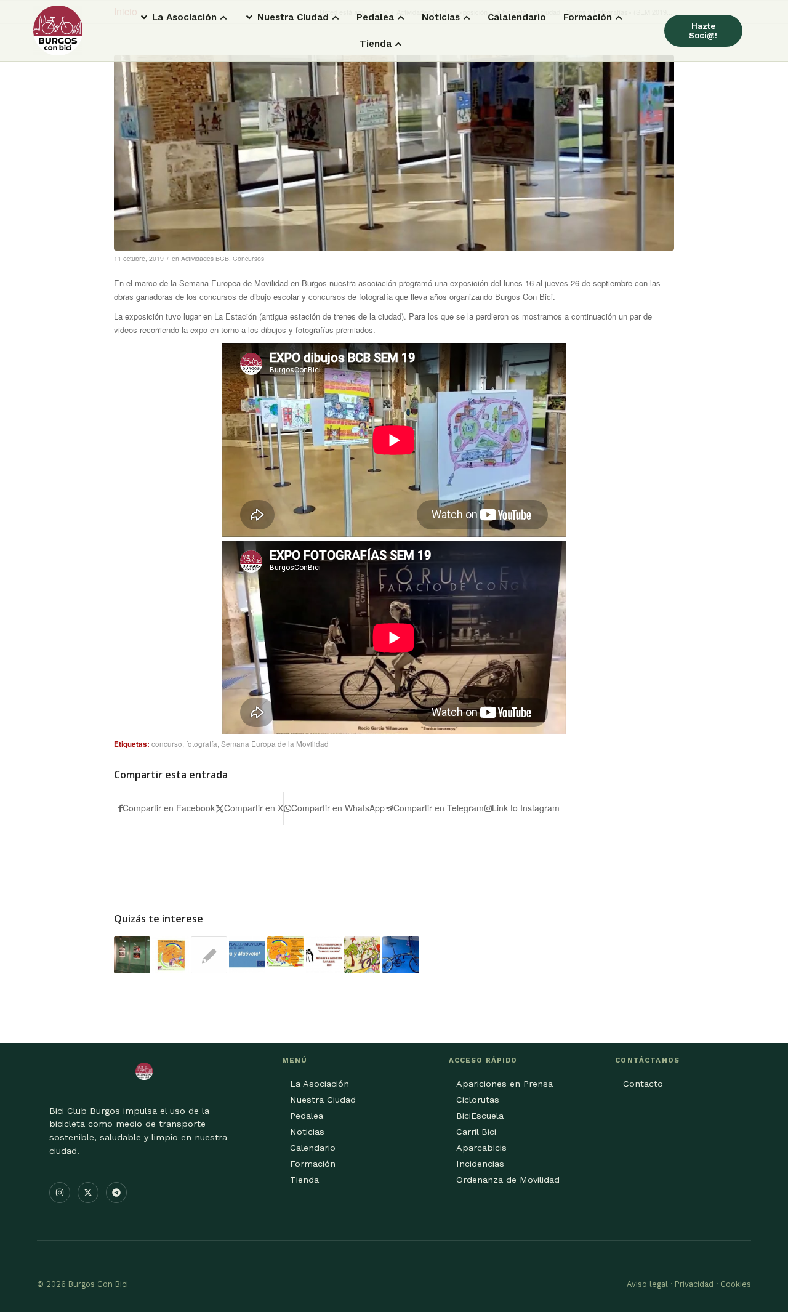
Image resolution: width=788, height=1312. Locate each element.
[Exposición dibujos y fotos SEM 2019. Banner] (394, 153)
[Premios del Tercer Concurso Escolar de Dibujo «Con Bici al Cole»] (209, 954)
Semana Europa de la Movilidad (275, 744)
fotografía (201, 744)
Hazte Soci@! (703, 31)
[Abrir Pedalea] (400, 17)
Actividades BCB (205, 258)
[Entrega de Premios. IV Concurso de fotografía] (324, 954)
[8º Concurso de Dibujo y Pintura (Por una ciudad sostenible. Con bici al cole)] (362, 954)
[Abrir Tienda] (398, 44)
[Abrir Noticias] (466, 17)
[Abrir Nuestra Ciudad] (335, 17)
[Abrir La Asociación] (223, 17)
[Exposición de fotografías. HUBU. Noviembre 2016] (132, 954)
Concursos (248, 258)
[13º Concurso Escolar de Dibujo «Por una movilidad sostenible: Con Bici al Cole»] (170, 954)
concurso (166, 744)
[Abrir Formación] (618, 17)
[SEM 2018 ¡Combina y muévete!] (247, 954)
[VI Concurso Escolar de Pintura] (285, 951)
